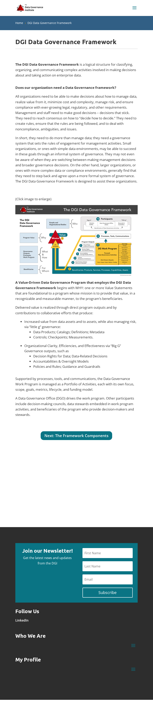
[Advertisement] (109, 487)
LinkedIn (21, 620)
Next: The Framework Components (76, 435)
